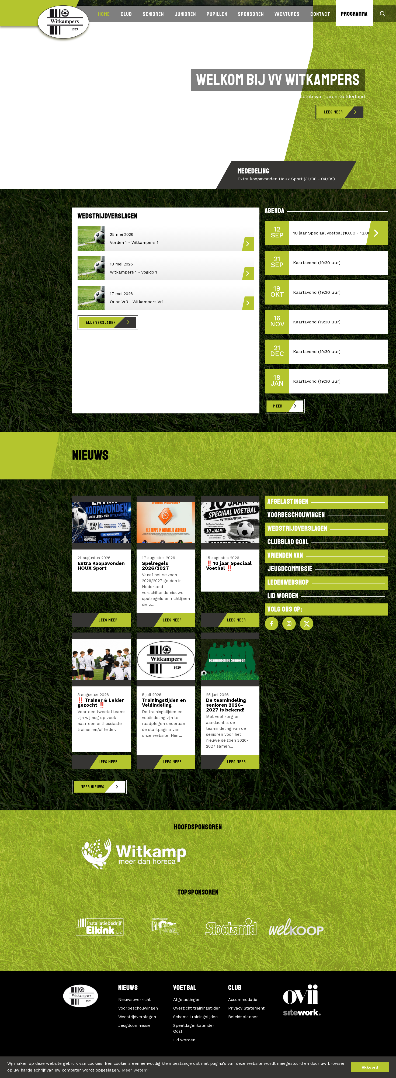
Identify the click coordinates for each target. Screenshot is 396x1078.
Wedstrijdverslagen (137, 1016)
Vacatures (287, 14)
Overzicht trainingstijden (197, 1008)
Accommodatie (242, 999)
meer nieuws (93, 787)
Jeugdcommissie (134, 1025)
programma (354, 14)
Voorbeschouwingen (138, 1008)
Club (126, 14)
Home (104, 14)
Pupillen (217, 14)
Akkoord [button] (370, 1067)
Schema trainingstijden (195, 1016)
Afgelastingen (186, 999)
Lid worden (184, 1040)
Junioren (185, 14)
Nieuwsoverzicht (134, 999)
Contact (320, 14)
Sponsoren (251, 14)
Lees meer (333, 112)
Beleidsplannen (243, 1016)
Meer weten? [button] (135, 1070)
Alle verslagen (101, 322)
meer (278, 406)
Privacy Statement (246, 1008)
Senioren (153, 14)
